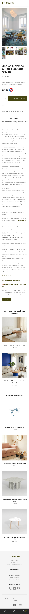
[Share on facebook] (9, 112)
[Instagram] (10, 588)
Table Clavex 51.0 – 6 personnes (14, 427)
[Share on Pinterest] (20, 112)
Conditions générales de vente (14, 580)
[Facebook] (18, 588)
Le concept (14, 572)
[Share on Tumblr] (15, 112)
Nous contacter (14, 577)
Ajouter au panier (19, 98)
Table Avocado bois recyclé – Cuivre (14, 345)
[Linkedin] (14, 588)
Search (14, 611)
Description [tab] (13, 118)
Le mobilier (11, 105)
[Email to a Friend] (22, 112)
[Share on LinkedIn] (13, 112)
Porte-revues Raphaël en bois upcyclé (14, 463)
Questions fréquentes (14, 575)
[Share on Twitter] (11, 112)
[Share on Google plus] (18, 112)
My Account (5, 611)
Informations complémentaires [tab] (14, 122)
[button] (26, 10)
